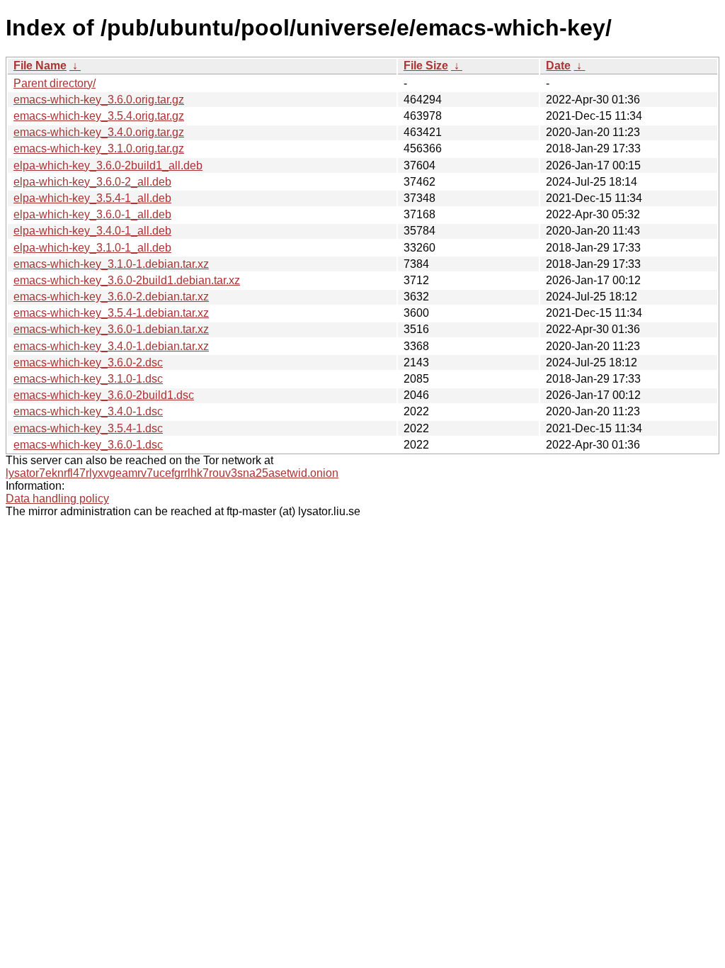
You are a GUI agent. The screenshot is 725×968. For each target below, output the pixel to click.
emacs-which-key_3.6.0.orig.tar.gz (98, 100)
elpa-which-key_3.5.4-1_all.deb (92, 198)
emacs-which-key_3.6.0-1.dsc (88, 445)
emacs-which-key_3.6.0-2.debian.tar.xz (111, 297)
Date (558, 66)
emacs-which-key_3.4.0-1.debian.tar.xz (111, 346)
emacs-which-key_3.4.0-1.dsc (88, 411)
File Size (426, 66)
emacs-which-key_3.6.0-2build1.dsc (103, 395)
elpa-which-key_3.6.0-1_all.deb (92, 214)
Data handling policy (57, 499)
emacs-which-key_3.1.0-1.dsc (88, 379)
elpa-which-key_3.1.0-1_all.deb (92, 248)
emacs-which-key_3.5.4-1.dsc (88, 428)
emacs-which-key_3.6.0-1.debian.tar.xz (111, 329)
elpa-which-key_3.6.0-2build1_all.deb (107, 165)
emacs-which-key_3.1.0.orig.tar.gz (98, 148)
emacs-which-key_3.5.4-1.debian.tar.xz (111, 313)
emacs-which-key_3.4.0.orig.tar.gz (98, 132)
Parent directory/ (54, 83)
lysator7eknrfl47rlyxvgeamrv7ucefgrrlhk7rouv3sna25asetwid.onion (172, 473)
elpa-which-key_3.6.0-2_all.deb (92, 182)
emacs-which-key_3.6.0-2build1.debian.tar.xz (126, 280)
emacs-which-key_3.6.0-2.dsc (88, 362)
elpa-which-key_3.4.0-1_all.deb (92, 231)
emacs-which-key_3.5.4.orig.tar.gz (98, 116)
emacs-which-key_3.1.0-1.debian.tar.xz (111, 264)
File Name (40, 66)
